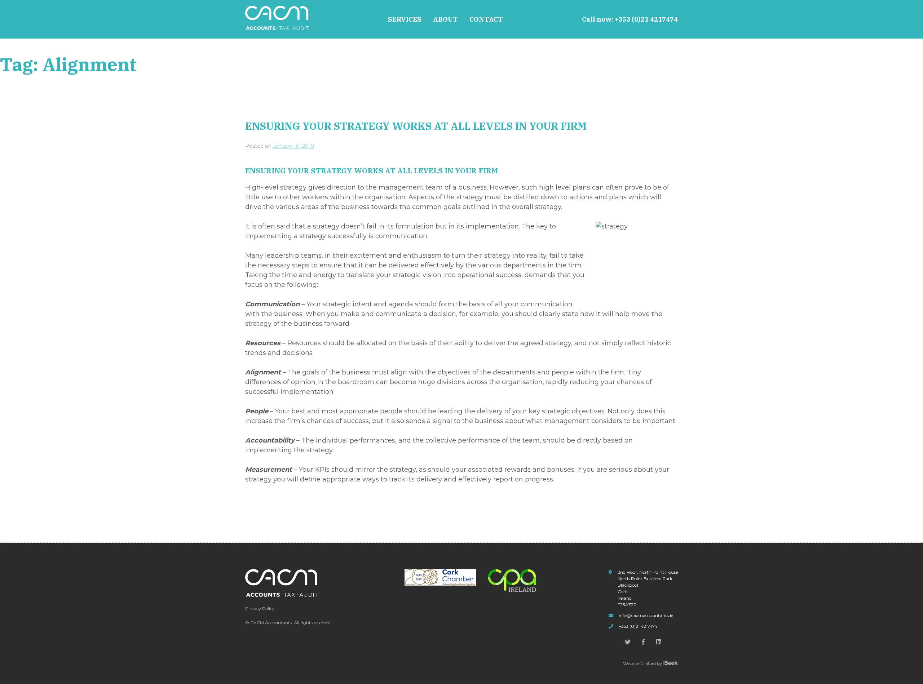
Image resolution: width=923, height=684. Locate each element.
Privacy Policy (260, 608)
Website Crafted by (643, 663)
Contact (486, 19)
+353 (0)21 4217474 (646, 19)
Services (404, 19)
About (445, 19)
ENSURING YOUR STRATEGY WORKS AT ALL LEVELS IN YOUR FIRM (416, 126)
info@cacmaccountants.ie (646, 615)
